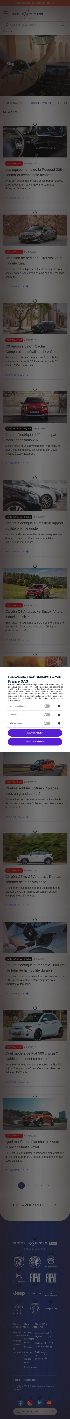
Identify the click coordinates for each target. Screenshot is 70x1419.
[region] (23, 706)
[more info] (59, 706)
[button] (35, 742)
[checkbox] (47, 706)
